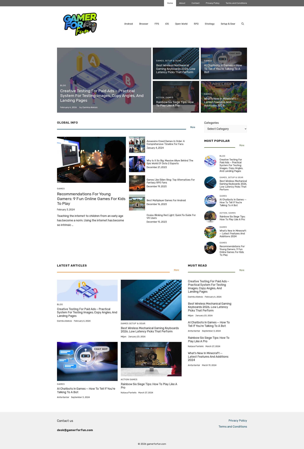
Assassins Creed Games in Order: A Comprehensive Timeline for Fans (166, 142)
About (182, 3)
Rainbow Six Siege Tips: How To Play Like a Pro (175, 103)
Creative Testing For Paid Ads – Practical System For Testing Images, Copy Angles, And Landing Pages (102, 96)
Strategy (210, 23)
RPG (196, 23)
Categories (211, 123)
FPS (157, 23)
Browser (143, 23)
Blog (63, 85)
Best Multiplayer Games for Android (166, 200)
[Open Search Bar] (242, 24)
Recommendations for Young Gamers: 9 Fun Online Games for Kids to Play (91, 199)
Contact (196, 3)
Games (160, 60)
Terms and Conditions (236, 3)
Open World (181, 23)
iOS (167, 23)
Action (160, 97)
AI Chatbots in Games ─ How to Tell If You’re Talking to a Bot (223, 69)
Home (170, 3)
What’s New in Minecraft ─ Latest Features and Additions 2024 (221, 102)
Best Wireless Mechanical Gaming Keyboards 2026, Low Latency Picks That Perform (175, 69)
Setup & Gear (228, 23)
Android (128, 23)
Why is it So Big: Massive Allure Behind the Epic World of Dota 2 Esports (170, 162)
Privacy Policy (212, 3)
